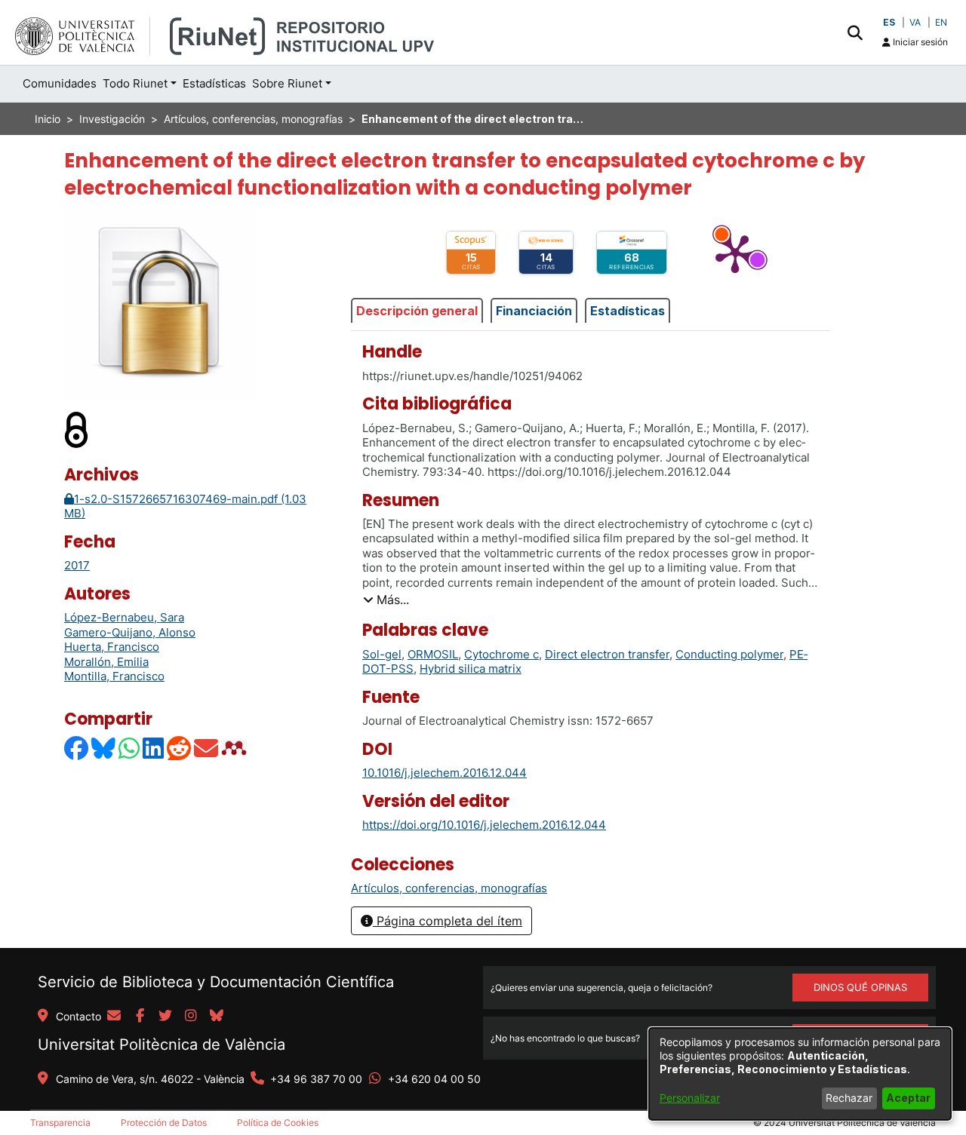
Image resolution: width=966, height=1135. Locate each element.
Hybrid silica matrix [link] (470, 668)
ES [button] (889, 22)
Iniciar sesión (919, 42)
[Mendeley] (235, 748)
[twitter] (165, 1017)
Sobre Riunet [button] (287, 83)
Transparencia (60, 1122)
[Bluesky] (104, 748)
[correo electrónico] (114, 1017)
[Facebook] (77, 748)
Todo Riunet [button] (135, 83)
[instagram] (191, 1017)
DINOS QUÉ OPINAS (860, 987)
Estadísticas (627, 310)
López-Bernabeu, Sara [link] (124, 617)
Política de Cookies (277, 1122)
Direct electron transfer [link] (607, 654)
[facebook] (139, 1017)
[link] (449, 888)
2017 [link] (77, 565)
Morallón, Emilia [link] (106, 662)
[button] (854, 32)
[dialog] (800, 1074)
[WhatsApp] (129, 748)
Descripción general (417, 310)
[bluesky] (216, 1017)
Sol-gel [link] (381, 654)
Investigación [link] (112, 118)
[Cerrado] (77, 429)
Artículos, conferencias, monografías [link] (253, 118)
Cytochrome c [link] (501, 654)
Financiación (534, 310)
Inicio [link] (47, 118)
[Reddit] (179, 748)
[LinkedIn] (154, 748)
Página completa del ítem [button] (447, 920)
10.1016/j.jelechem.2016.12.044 (444, 772)
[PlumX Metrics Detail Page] (735, 252)
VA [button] (915, 22)
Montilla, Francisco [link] (114, 676)
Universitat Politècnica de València (161, 1044)
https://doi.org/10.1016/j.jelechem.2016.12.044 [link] (484, 825)
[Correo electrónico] (207, 748)
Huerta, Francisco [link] (111, 647)
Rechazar (849, 1097)
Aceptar (908, 1097)
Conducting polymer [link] (729, 654)
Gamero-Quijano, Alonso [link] (129, 632)
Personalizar (690, 1097)
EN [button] (941, 22)
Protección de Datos (164, 1122)
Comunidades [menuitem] (60, 83)
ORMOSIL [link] (433, 654)
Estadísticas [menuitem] (214, 83)
